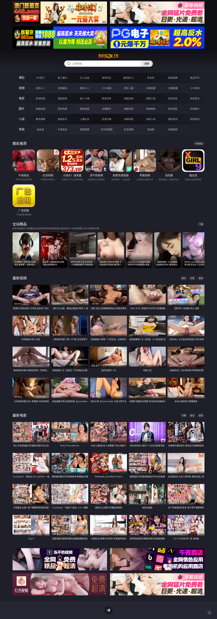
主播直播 (173, 88)
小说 (22, 119)
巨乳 (192, 278)
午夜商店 (62, 129)
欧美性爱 (106, 98)
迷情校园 (128, 119)
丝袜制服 (150, 88)
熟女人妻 (128, 88)
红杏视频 (128, 129)
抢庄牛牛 (195, 77)
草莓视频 (84, 129)
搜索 (147, 63)
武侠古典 (106, 119)
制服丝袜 (128, 98)
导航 (22, 129)
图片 (22, 109)
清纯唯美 (150, 108)
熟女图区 (173, 108)
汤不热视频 (106, 129)
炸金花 (150, 77)
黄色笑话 (173, 119)
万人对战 (84, 77)
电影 (22, 98)
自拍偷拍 (62, 88)
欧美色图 (84, 108)
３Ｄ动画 (106, 88)
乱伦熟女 (173, 98)
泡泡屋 (150, 129)
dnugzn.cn (108, 56)
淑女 (192, 415)
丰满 (184, 415)
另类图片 (195, 108)
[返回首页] (209, 612)
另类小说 (150, 119)
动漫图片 (106, 108)
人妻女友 (84, 119)
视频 (22, 88)
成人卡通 (84, 98)
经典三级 (150, 98)
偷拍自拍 (62, 98)
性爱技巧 (195, 119)
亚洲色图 (62, 108)
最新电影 (20, 415)
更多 (201, 278)
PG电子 (40, 77)
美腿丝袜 (128, 108)
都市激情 (40, 119)
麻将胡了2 (128, 77)
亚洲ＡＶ (40, 88)
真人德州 (62, 77)
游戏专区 (106, 77)
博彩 (22, 78)
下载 (201, 224)
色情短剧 (173, 129)
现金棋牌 (173, 77)
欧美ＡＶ (84, 88)
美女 (184, 278)
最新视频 (20, 278)
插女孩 (40, 129)
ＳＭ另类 (195, 88)
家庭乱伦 (62, 119)
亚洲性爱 (40, 98)
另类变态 (195, 98)
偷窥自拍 (40, 108)
